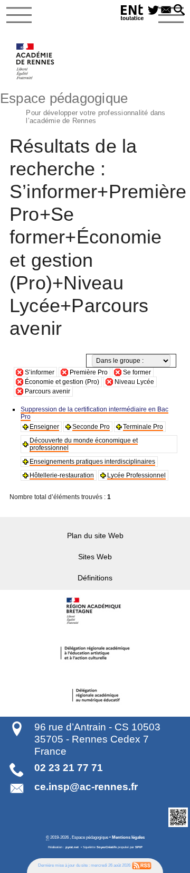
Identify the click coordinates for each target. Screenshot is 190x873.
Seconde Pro (91, 426)
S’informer (39, 372)
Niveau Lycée (134, 382)
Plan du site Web (95, 535)
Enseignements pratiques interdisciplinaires (92, 461)
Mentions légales (128, 837)
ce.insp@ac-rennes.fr (86, 786)
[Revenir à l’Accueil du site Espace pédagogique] (35, 61)
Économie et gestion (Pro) (62, 382)
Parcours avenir (47, 391)
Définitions (95, 578)
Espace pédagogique (83, 106)
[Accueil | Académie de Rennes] (95, 611)
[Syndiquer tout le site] (141, 865)
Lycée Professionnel (136, 475)
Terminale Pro (143, 426)
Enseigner (44, 426)
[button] (179, 10)
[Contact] (166, 10)
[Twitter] (153, 10)
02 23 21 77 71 (68, 767)
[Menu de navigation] (19, 15)
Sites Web (95, 556)
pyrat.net (72, 847)
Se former (137, 372)
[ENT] (132, 14)
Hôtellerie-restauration (62, 475)
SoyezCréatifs (107, 847)
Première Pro (89, 372)
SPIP (138, 847)
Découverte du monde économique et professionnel (84, 444)
